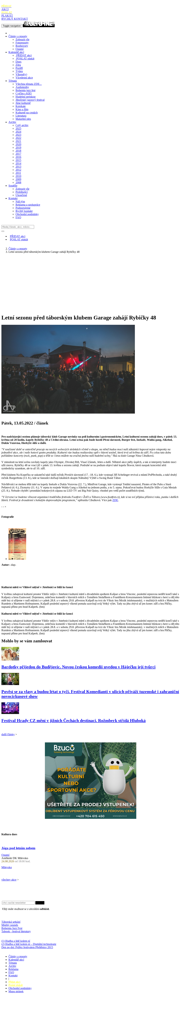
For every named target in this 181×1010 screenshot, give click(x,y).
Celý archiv (22, 125)
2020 (18, 144)
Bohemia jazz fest (25, 90)
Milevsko (6, 867)
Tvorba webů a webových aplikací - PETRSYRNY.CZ (59, 1003)
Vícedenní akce (24, 77)
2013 (18, 166)
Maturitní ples (23, 118)
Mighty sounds (9, 925)
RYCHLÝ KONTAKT (14, 18)
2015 (18, 160)
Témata (12, 80)
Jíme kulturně (23, 102)
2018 (18, 150)
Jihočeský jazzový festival (30, 99)
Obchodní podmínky (27, 214)
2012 (18, 169)
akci (24, 55)
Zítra (18, 64)
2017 (18, 153)
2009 (18, 179)
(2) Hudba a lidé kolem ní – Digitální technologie (28, 944)
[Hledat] (2, 231)
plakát (25, 58)
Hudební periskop (26, 96)
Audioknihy (22, 87)
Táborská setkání (10, 921)
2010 (18, 176)
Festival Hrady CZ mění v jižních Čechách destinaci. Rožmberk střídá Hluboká (73, 720)
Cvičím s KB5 (24, 93)
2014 (18, 163)
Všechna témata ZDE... (29, 83)
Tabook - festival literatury (16, 931)
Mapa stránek (16, 991)
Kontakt (12, 198)
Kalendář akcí (16, 52)
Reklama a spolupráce (28, 204)
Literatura (21, 115)
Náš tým (20, 201)
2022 (18, 137)
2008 (18, 182)
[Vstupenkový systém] (90, 817)
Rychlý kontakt (24, 211)
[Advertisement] (90, 281)
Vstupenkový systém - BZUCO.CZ (21, 1006)
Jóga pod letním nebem (18, 848)
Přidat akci (14, 981)
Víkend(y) (21, 74)
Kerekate (21, 106)
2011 (18, 172)
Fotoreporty (22, 42)
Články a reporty (17, 36)
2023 (18, 134)
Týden (19, 71)
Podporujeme (23, 207)
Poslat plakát (15, 985)
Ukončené (21, 195)
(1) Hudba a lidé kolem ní (15, 940)
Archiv (12, 122)
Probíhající (22, 191)
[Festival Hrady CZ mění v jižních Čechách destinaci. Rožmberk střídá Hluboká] (10, 713)
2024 (18, 131)
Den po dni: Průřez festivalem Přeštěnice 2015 (27, 947)
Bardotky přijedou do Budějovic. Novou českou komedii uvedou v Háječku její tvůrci (78, 667)
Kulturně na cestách (27, 112)
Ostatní (20, 48)
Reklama (13, 969)
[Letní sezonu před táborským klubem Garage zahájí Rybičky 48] (17, 558)
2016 (18, 157)
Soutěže (12, 185)
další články (8, 734)
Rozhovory (22, 45)
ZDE (115, 500)
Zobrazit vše (22, 39)
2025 (18, 128)
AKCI (6, 8)
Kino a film (22, 109)
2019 (18, 147)
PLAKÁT (7, 14)
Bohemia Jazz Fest (11, 928)
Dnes (18, 61)
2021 (18, 141)
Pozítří (19, 68)
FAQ (18, 217)
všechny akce (8, 879)
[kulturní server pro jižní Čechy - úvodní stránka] (39, 25)
